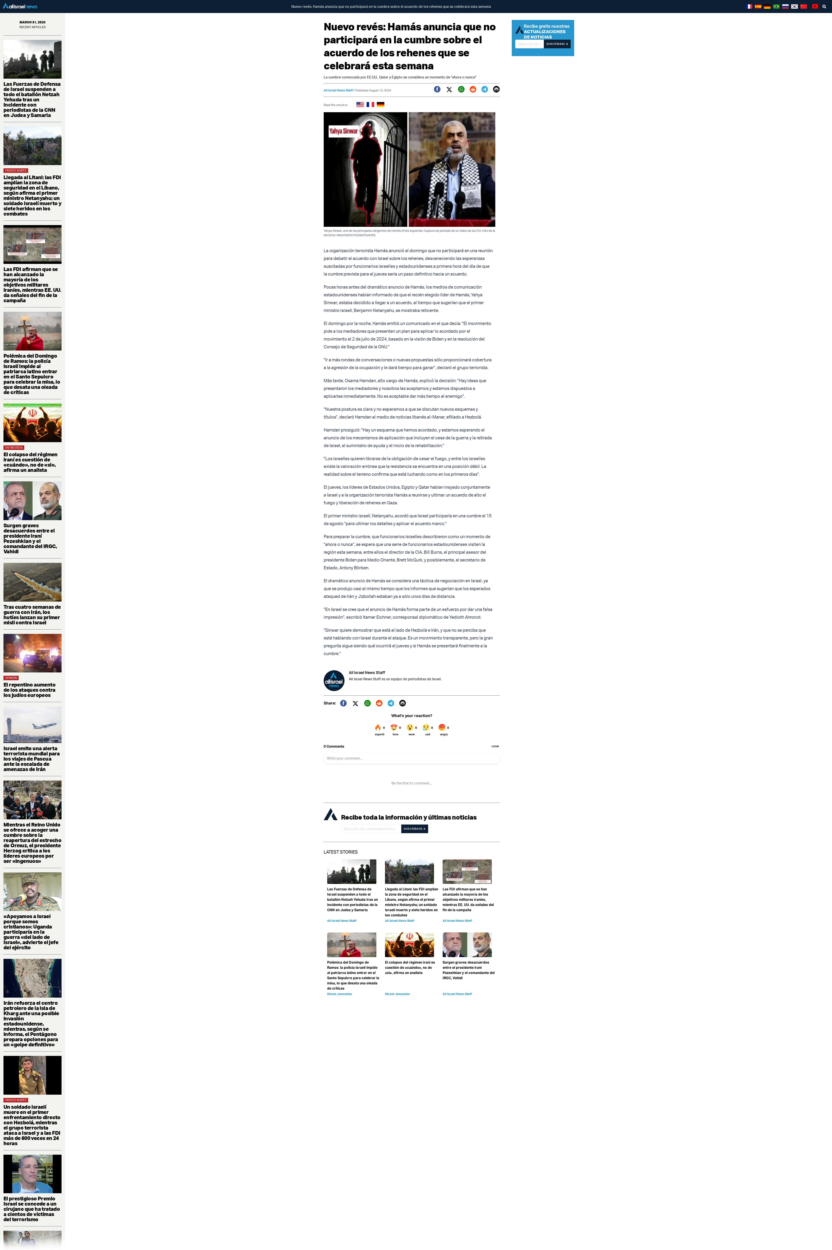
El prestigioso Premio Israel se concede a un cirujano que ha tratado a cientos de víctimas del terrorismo (31, 1208)
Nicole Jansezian (339, 994)
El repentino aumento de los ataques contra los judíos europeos (29, 689)
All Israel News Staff (338, 90)
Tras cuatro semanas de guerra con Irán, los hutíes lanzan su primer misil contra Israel (32, 615)
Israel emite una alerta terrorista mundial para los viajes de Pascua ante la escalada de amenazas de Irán (31, 758)
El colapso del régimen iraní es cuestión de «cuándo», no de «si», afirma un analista (30, 462)
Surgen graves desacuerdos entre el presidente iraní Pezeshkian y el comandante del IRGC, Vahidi (30, 538)
